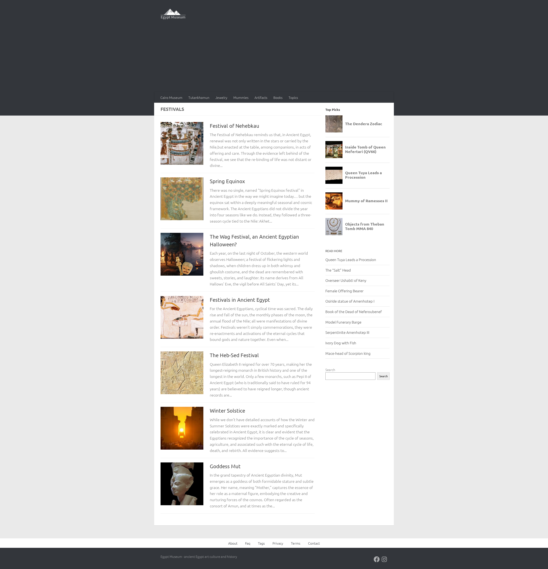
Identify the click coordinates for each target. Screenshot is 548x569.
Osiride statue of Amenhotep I (349, 301)
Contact (314, 543)
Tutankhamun (198, 97)
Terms (295, 543)
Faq (247, 543)
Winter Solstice (227, 410)
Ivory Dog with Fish (340, 342)
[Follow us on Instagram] (384, 559)
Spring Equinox (227, 181)
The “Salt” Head (338, 270)
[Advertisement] (274, 60)
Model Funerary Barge (343, 322)
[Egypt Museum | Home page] (173, 14)
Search (330, 369)
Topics (293, 97)
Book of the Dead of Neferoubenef (353, 311)
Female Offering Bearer (344, 290)
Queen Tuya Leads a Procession (350, 259)
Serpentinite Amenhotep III (347, 332)
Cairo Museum (171, 97)
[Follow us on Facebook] (377, 559)
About (232, 543)
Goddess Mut (225, 466)
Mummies (241, 97)
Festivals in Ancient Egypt (240, 300)
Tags (261, 543)
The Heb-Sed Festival (234, 355)
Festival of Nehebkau (234, 126)
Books (278, 97)
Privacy (278, 543)
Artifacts (261, 97)
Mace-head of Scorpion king (348, 353)
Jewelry (221, 97)
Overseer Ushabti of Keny (345, 280)
